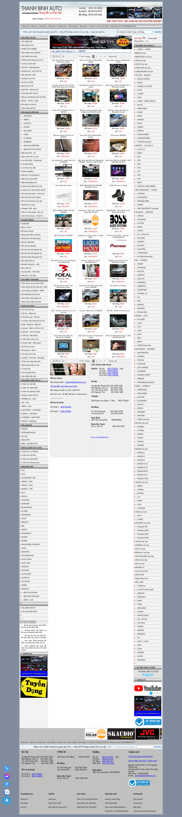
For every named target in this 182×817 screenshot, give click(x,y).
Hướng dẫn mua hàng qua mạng (63, 386)
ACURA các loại (141, 541)
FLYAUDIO (26, 581)
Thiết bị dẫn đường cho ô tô (32, 60)
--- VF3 (138, 160)
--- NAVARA (139, 445)
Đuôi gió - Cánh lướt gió (31, 332)
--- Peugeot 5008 (141, 538)
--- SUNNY (139, 442)
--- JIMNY (139, 486)
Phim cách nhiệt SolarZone (87, 799)
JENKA (24, 585)
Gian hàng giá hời (29, 108)
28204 (94, 154)
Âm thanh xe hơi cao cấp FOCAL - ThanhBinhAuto (63, 261)
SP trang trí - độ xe (29, 350)
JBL (23, 526)
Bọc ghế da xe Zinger (118, 285)
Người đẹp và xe (141, 578)
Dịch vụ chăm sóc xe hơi (32, 448)
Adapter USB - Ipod (29, 208)
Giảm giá (42, 26)
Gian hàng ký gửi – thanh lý (32, 216)
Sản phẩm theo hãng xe (62, 51)
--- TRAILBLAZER (142, 201)
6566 (95, 354)
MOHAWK (25, 504)
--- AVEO (138, 601)
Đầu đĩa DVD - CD (29, 153)
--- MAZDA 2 (140, 456)
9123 (122, 279)
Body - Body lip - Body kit (31, 324)
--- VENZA (139, 127)
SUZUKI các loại (141, 482)
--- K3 (137, 297)
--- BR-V (138, 338)
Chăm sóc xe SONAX (30, 452)
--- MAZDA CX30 (141, 479)
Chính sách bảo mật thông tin (140, 756)
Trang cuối (112, 56)
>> (105, 56)
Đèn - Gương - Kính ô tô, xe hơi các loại (63, 311)
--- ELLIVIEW (27, 131)
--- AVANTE (139, 630)
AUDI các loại (140, 60)
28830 (67, 154)
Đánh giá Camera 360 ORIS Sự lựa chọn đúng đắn (33, 626)
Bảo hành (84, 26)
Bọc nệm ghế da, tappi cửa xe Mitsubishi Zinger (63, 61)
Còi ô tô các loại (28, 310)
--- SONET (139, 264)
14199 (122, 204)
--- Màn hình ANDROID (30, 146)
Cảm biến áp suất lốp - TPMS (33, 291)
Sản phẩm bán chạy (29, 56)
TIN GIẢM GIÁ (27, 42)
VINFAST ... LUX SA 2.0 (144, 146)
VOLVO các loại (141, 560)
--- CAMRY (139, 94)
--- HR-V (138, 334)
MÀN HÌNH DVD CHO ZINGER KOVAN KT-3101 (91, 186)
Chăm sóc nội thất (29, 384)
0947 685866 (113, 375)
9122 (67, 304)
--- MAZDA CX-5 (141, 464)
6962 (122, 329)
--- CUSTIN (139, 223)
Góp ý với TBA (103, 26)
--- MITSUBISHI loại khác (145, 382)
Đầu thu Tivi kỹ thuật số (31, 175)
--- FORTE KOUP (141, 615)
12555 (122, 229)
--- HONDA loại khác (143, 345)
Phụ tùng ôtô (27, 425)
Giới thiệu (52, 26)
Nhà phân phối (27, 467)
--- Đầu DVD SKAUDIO (30, 596)
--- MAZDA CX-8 (141, 467)
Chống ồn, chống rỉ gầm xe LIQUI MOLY (90, 236)
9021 (95, 304)
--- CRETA (139, 231)
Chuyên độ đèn (28, 220)
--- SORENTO (140, 286)
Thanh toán (62, 26)
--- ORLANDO (140, 608)
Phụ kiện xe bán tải (29, 104)
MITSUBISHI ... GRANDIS (145, 349)
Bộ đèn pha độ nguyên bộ (32, 250)
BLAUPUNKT (27, 507)
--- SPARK (139, 205)
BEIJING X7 (139, 567)
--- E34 (138, 157)
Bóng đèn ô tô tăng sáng (31, 239)
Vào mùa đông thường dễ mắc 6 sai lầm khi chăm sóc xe (33, 642)
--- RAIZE (138, 83)
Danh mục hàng (28, 306)
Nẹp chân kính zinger (63, 185)
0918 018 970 (107, 759)
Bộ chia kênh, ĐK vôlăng (31, 197)
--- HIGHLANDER (142, 134)
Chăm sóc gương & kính (31, 391)
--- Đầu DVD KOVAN (29, 593)
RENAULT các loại (142, 553)
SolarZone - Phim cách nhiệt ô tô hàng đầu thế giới (90, 211)
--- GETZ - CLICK (141, 641)
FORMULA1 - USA (29, 399)
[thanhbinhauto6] (147, 675)
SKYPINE (25, 570)
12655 (94, 229)
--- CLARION (26, 138)
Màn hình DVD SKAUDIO (86, 807)
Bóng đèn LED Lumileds (31, 235)
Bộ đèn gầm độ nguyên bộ (32, 257)
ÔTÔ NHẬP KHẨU (29, 433)
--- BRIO (138, 342)
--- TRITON (139, 360)
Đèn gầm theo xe (28, 261)
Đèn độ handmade (29, 246)
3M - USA (25, 403)
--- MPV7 (138, 183)
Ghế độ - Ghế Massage (31, 67)
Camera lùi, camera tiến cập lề (33, 190)
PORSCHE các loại (142, 68)
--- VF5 (138, 164)
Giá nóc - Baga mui (29, 313)
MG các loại (139, 564)
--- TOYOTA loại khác (143, 142)
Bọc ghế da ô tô (28, 45)
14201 (67, 204)
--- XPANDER (140, 371)
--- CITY (138, 327)
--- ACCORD (140, 319)
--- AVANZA (139, 120)
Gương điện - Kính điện (31, 272)
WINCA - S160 (27, 482)
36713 (94, 129)
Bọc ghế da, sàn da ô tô (58, 807)
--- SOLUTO (139, 279)
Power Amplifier (28, 171)
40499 (122, 103)
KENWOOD (26, 515)
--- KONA (138, 227)
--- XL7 (138, 497)
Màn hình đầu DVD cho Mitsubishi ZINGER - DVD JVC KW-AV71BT (91, 161)
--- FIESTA (139, 408)
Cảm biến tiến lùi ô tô (30, 93)
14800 (122, 179)
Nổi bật (51, 794)
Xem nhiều (81, 794)
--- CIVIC (138, 323)
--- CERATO (139, 275)
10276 (94, 254)
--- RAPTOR (140, 416)
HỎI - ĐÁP (139, 582)
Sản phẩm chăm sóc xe (31, 380)
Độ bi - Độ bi (26, 227)
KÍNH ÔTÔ (26, 440)
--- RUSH (138, 112)
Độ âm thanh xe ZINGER (63, 235)
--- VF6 (138, 168)
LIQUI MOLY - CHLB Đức (31, 410)
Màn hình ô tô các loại (30, 157)
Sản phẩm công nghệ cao (32, 298)
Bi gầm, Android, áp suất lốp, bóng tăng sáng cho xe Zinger (63, 86)
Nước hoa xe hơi (28, 347)
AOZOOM (25, 224)
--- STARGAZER (141, 253)
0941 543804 (66, 411)
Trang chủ (25, 26)
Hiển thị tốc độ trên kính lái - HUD (34, 287)
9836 (67, 279)
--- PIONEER (26, 142)
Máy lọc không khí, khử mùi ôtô (34, 97)
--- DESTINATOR (141, 353)
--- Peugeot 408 (141, 527)
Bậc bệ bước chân (29, 75)
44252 (67, 78)
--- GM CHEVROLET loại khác (147, 208)
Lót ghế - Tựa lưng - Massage (33, 358)
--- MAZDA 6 (140, 460)
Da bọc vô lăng (27, 82)
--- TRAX (138, 604)
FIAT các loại (140, 549)
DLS (23, 493)
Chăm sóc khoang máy (30, 463)
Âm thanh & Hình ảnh (30, 112)
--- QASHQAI (140, 660)
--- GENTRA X (140, 597)
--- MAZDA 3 (140, 453)
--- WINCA (25, 120)
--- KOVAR (26, 127)
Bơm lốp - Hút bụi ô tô (30, 90)
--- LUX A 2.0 (140, 149)
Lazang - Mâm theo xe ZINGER (90, 311)
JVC (23, 470)
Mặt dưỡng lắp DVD (29, 183)
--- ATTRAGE (140, 364)
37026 (67, 129)
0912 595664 (112, 373)
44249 (122, 78)
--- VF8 (138, 175)
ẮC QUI (24, 436)
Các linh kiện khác (29, 373)
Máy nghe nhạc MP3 (30, 179)
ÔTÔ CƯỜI (139, 575)
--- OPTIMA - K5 (141, 294)
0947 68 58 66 (108, 763)
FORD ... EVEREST (142, 386)
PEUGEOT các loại (142, 523)
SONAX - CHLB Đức (29, 414)
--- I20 (137, 638)
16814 (122, 154)
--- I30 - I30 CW (141, 619)
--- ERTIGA (139, 493)
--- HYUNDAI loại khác (144, 257)
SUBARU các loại (142, 545)
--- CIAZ (138, 504)
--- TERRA (139, 434)
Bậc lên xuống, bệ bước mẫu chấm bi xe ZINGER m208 (91, 111)
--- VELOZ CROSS (142, 79)
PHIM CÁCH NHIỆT (29, 49)
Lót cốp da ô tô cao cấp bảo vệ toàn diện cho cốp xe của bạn (33, 637)
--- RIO (137, 301)
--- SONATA (139, 242)
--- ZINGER (80, 51)
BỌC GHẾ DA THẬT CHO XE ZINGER (63, 211)
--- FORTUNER (141, 109)
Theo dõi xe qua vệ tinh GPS (33, 283)
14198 (67, 229)
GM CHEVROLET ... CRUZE (146, 190)
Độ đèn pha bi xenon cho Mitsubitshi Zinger (63, 286)
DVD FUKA (26, 563)
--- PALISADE (140, 220)
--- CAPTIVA (140, 194)
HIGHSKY (25, 567)
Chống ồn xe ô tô (28, 79)
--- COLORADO (141, 197)
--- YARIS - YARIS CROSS (145, 101)
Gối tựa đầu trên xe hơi (30, 365)
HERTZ (24, 530)
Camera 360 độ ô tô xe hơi (32, 186)
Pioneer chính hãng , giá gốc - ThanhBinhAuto (118, 236)
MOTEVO (25, 589)
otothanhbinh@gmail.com (145, 776)
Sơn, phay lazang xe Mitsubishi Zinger (118, 61)
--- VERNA (139, 627)
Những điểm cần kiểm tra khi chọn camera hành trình (33, 631)
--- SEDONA (140, 308)
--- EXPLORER (141, 393)
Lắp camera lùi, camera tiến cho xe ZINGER (63, 161)
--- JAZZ (138, 331)
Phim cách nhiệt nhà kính (31, 302)
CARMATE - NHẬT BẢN (31, 417)
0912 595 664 (107, 761)
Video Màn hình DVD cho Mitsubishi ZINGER (63, 336)
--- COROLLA (140, 586)
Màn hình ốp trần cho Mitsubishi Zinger (91, 336)
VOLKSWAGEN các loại (144, 556)
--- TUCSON (140, 238)
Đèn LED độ (26, 268)
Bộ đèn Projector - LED (30, 264)
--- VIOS (138, 97)
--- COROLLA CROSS (143, 86)
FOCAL (24, 496)
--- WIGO (138, 116)
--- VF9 (138, 179)
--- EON (138, 645)
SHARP (25, 537)
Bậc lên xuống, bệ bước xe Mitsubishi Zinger (118, 111)
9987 (122, 254)
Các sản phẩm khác (29, 612)
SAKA (24, 548)
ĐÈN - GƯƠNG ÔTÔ (29, 444)
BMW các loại (140, 53)
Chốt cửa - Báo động (30, 336)
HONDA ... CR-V (141, 316)
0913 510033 (66, 407)
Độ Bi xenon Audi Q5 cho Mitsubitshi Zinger (118, 261)
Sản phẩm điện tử (28, 608)
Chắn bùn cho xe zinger (118, 185)
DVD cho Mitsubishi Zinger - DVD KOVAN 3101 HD (118, 336)
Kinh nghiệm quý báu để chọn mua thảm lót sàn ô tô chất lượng (33, 648)
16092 (67, 179)
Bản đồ (34, 26)
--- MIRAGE (139, 379)
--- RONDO (139, 305)
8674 (67, 329)
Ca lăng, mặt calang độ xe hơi (33, 321)
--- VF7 (138, 171)
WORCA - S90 (27, 489)
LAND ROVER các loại (144, 72)
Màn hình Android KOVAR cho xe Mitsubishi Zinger (118, 86)
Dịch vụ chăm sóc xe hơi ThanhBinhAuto (91, 261)
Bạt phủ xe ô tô (27, 86)
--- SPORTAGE (141, 290)
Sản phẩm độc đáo (29, 376)
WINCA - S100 (27, 485)
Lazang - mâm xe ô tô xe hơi (33, 328)
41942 (67, 103)
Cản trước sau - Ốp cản (31, 317)
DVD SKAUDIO (111, 803)
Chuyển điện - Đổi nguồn (31, 343)
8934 (122, 304)
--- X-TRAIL (139, 430)
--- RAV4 (138, 123)
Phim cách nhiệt (55, 803)
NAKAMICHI (26, 533)
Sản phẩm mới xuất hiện (31, 53)
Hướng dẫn (138, 794)
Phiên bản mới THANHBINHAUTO (123, 26)
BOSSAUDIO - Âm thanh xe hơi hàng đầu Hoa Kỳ (118, 211)
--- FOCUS (139, 405)
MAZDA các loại (141, 449)
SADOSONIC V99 (28, 478)
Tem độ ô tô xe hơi (29, 354)
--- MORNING (140, 282)
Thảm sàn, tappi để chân (31, 361)
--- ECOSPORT (141, 401)
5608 (122, 354)
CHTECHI (25, 578)
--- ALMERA (139, 427)
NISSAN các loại (141, 423)
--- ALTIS (138, 90)
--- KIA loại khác (141, 312)
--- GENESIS (140, 634)
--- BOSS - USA (27, 600)
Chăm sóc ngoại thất (30, 388)
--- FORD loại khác (142, 419)
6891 (67, 354)
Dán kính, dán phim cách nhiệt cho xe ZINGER (90, 286)
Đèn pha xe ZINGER (118, 135)
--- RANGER (140, 412)
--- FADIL (138, 153)
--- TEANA (139, 438)
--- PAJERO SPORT (142, 375)
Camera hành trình (29, 64)
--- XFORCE (140, 356)
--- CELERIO (140, 508)
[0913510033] (7, 768)
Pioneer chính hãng (112, 799)
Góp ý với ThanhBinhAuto (99, 437)
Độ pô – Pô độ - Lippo (30, 101)
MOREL (25, 541)
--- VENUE (139, 216)
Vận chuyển (73, 26)
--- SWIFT (139, 501)
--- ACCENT (139, 245)
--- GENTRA (140, 593)
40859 (94, 103)
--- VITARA (139, 490)
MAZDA (25, 429)
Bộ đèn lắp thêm (28, 242)
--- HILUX (139, 105)
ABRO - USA (26, 406)
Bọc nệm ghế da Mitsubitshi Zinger (90, 136)
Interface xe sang (28, 205)
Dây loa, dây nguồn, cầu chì (32, 212)
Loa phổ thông (27, 164)
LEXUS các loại (141, 64)
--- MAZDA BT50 (141, 471)
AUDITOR (25, 500)
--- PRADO (139, 131)
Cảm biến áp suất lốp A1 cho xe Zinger (91, 86)
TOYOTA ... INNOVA (142, 75)
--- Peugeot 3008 (141, 534)
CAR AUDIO (26, 574)
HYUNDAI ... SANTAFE (144, 212)
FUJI (23, 474)
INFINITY (25, 522)
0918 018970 (113, 371)
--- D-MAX (139, 519)
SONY (24, 519)
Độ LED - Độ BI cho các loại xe (118, 311)
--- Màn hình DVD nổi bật (31, 149)
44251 (94, 78)
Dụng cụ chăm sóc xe (30, 395)
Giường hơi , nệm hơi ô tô (32, 71)
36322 (122, 129)
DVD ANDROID (28, 556)
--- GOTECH (26, 123)
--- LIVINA (139, 656)
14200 (94, 204)
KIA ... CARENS (141, 260)
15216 (94, 179)
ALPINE (25, 511)
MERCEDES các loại (143, 57)
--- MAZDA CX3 (141, 475)
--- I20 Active (140, 623)
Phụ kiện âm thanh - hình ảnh (33, 194)
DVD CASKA (27, 559)
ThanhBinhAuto (26, 794)
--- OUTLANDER (141, 368)
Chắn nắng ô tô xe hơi (30, 339)
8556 (95, 329)
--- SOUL (138, 649)
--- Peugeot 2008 (141, 530)
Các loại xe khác (141, 571)
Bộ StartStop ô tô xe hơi (31, 294)
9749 (95, 279)
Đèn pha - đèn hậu (29, 276)
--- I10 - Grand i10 (142, 234)
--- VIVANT (139, 612)
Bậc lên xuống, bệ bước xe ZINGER (63, 136)
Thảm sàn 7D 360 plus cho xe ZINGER (63, 111)
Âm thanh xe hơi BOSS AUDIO (117, 811)
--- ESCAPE (139, 397)
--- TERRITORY (141, 390)
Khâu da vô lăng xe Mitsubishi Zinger (90, 61)
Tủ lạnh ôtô (26, 369)
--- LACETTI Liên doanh (144, 590)
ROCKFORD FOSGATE (31, 544)
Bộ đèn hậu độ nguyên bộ (32, 253)
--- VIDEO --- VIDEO (143, 49)
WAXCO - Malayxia (29, 421)
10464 (67, 254)
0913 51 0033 (107, 757)
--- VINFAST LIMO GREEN (145, 186)
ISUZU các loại (141, 512)
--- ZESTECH (27, 116)
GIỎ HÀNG (138, 38)
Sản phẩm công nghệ (30, 279)
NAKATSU (26, 552)
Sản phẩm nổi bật (29, 38)
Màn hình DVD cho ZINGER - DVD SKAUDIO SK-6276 (118, 161)
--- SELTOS (139, 271)
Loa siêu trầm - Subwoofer (32, 160)
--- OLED (25, 134)
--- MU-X (138, 516)
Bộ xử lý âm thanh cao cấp (32, 201)
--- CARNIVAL (140, 268)
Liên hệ (92, 26)
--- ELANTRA (140, 249)
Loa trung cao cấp (29, 168)
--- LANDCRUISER (142, 138)
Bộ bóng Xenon (28, 231)
